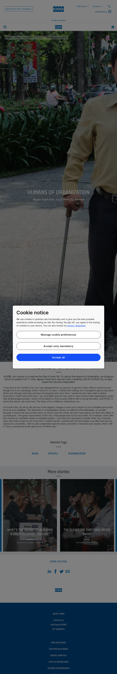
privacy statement (76, 325)
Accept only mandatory (58, 345)
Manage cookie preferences (58, 334)
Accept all (58, 357)
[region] (58, 337)
